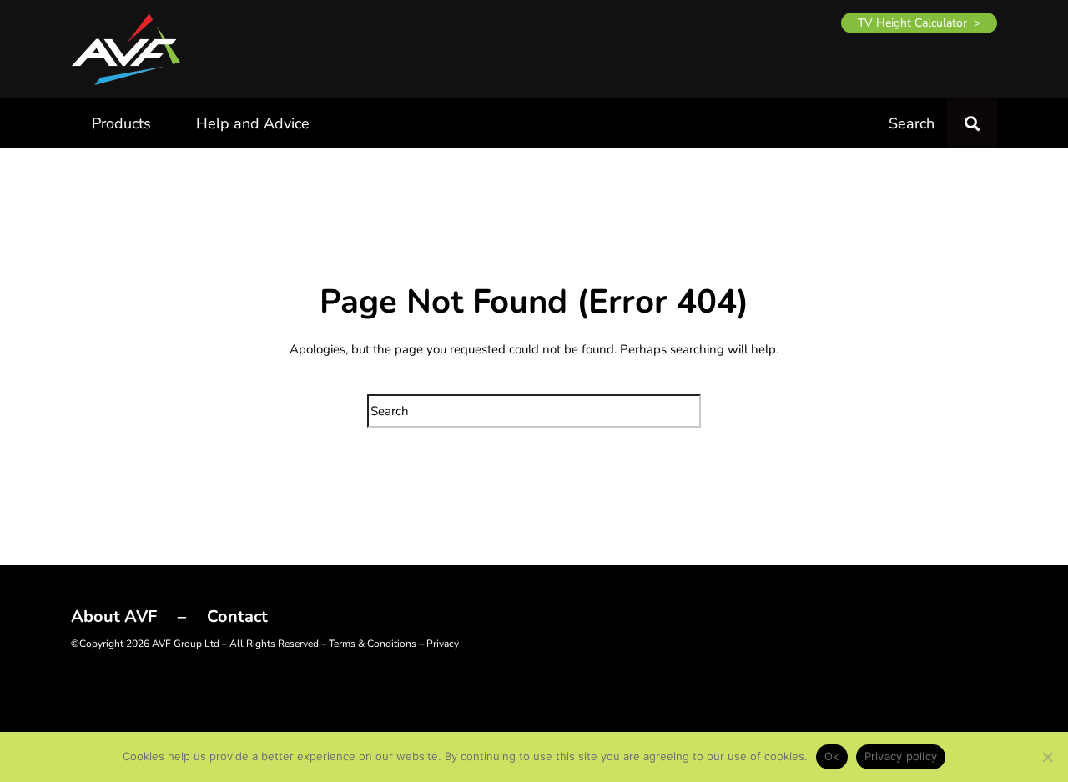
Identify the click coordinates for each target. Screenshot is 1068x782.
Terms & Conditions (372, 643)
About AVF (114, 616)
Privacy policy (901, 756)
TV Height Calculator (912, 23)
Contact (237, 616)
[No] (1047, 757)
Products (121, 123)
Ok (831, 756)
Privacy (442, 643)
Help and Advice (253, 123)
